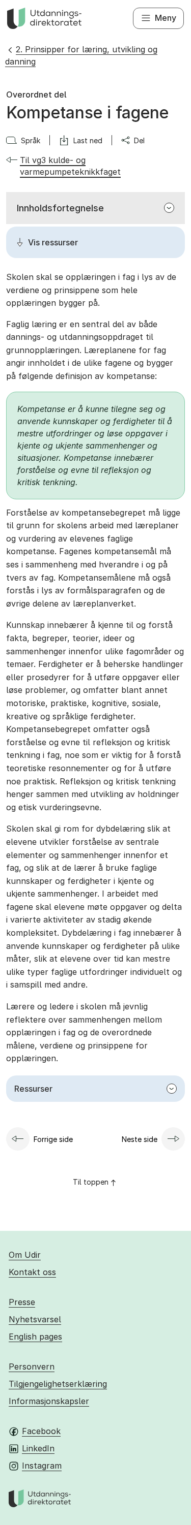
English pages (35, 1336)
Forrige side (53, 1139)
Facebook (41, 1431)
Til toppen (90, 1182)
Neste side (139, 1139)
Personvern (31, 1366)
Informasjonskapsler (49, 1401)
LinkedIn (38, 1448)
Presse (22, 1302)
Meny (165, 18)
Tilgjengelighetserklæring (58, 1384)
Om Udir (25, 1255)
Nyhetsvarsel (35, 1319)
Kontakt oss (32, 1272)
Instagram (42, 1465)
